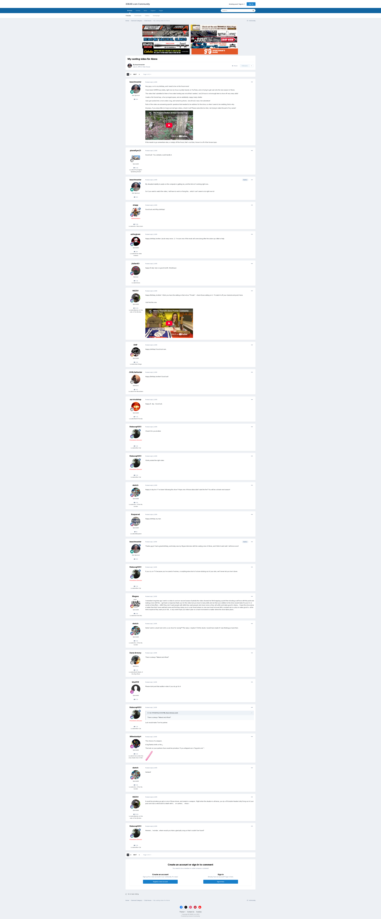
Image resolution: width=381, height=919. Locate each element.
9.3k (136, 281)
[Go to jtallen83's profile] (135, 270)
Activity (138, 10)
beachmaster (140, 64)
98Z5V (135, 291)
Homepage (156, 15)
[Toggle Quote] (148, 713)
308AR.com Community (138, 4)
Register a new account (160, 881)
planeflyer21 (135, 150)
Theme (181, 912)
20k (136, 251)
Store (145, 10)
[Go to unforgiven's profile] (135, 241)
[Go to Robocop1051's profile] (135, 433)
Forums (128, 15)
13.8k (136, 224)
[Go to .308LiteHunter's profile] (135, 379)
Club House (146, 67)
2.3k (136, 670)
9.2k (136, 446)
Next (135, 74)
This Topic (245, 10)
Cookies (199, 912)
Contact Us (190, 912)
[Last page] (139, 74)
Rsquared (135, 514)
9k (136, 531)
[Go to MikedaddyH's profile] (135, 743)
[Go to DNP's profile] (135, 351)
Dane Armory (135, 653)
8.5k (136, 502)
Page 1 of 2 (146, 74)
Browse (129, 10)
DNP (135, 345)
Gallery (147, 15)
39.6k (136, 308)
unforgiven (135, 234)
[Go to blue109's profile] (135, 689)
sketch (135, 485)
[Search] (253, 10)
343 (136, 389)
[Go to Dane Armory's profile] (135, 659)
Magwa (135, 596)
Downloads (137, 15)
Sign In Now (220, 881)
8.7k (136, 699)
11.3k (136, 416)
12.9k (136, 168)
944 (136, 99)
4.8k (136, 613)
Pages (161, 10)
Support (153, 10)
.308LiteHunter (135, 372)
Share (235, 66)
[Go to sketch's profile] (135, 492)
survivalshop (135, 399)
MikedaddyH (135, 736)
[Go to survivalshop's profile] (135, 406)
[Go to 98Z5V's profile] (135, 297)
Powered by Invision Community (190, 916)
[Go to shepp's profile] (135, 212)
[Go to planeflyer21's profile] (135, 157)
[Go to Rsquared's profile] (135, 521)
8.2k (136, 754)
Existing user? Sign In (236, 4)
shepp (135, 205)
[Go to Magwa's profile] (135, 603)
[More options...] (252, 82)
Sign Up (251, 4)
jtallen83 (135, 263)
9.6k (136, 362)
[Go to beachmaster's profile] (129, 66)
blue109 (135, 682)
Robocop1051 (135, 427)
